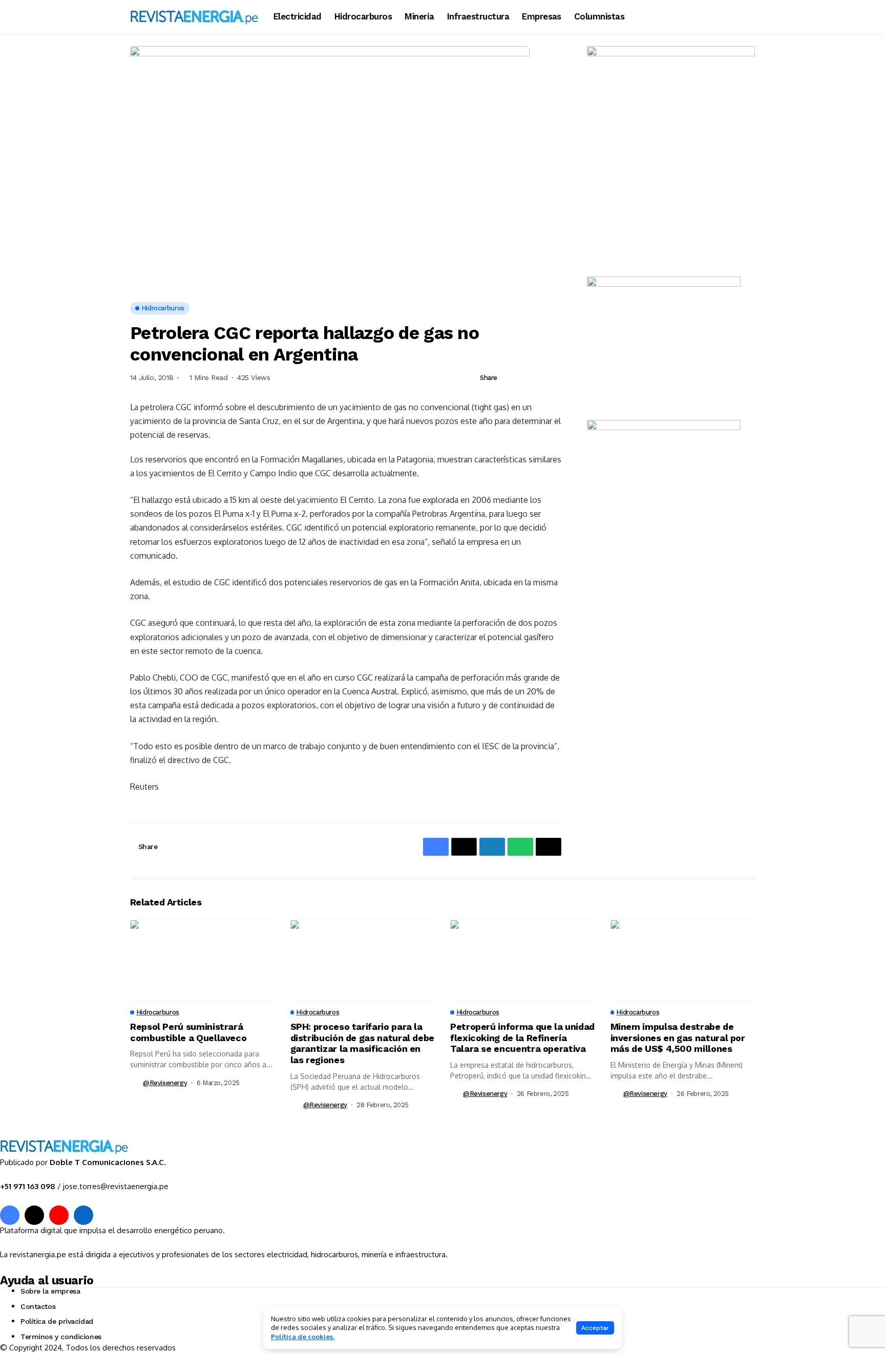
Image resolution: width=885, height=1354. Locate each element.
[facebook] (9, 1215)
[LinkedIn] (83, 1215)
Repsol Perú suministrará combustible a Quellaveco (188, 1032)
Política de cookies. (302, 1336)
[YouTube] (59, 1215)
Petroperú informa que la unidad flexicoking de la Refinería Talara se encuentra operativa (522, 1037)
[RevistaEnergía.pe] (194, 16)
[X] (34, 1215)
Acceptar (595, 1327)
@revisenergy (165, 1083)
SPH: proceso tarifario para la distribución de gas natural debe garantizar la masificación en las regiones (362, 1043)
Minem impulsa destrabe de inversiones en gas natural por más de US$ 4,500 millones (677, 1037)
